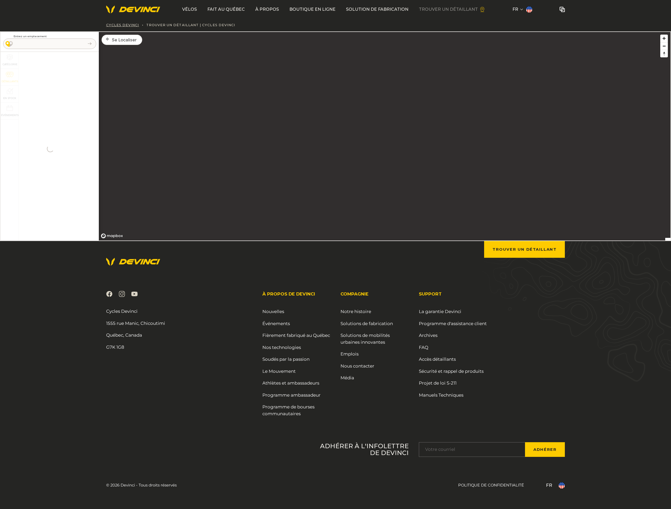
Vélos (189, 9)
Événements (276, 323)
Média (347, 377)
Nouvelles (273, 311)
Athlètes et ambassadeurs (290, 383)
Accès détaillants (437, 359)
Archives (428, 335)
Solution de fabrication (377, 9)
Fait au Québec (226, 9)
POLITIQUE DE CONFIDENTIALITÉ (491, 485)
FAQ (423, 347)
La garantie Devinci (440, 311)
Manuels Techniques (441, 395)
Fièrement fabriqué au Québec (296, 335)
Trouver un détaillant (448, 9)
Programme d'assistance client (453, 323)
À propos (267, 9)
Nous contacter (357, 366)
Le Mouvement (279, 371)
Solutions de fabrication (366, 323)
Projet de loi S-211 (438, 383)
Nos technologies (281, 347)
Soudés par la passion (286, 359)
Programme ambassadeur (291, 395)
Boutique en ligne (312, 9)
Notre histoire (355, 311)
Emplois (349, 354)
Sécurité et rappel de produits (451, 371)
